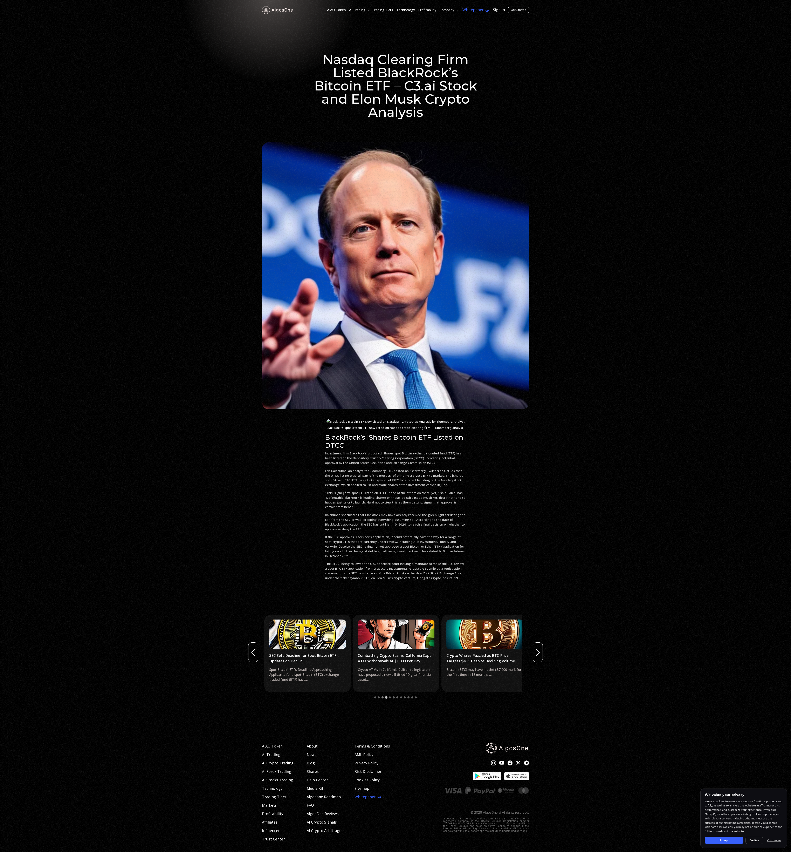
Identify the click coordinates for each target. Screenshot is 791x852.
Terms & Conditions (372, 746)
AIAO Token (336, 10)
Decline (754, 840)
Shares (313, 771)
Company (447, 10)
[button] (375, 697)
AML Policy (364, 754)
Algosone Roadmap (324, 796)
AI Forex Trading (276, 771)
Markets (269, 805)
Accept (724, 840)
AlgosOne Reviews (323, 813)
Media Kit (315, 788)
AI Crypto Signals (322, 822)
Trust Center (273, 839)
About (312, 746)
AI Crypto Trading (278, 762)
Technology (405, 10)
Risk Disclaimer (368, 771)
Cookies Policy (367, 779)
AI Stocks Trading (277, 779)
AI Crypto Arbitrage (324, 830)
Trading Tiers (382, 10)
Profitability (427, 10)
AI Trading (357, 10)
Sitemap (362, 788)
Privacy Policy (366, 762)
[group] (307, 653)
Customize (774, 840)
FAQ (310, 805)
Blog (311, 762)
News (311, 754)
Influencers (272, 830)
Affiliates (269, 822)
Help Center (317, 779)
